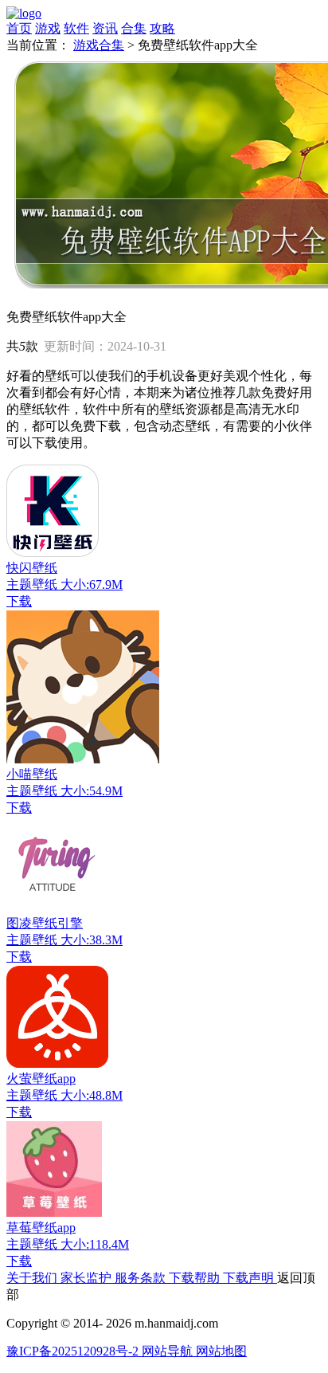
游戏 (48, 28)
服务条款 (142, 1278)
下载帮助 (196, 1278)
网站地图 (221, 1351)
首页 (19, 28)
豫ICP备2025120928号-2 (74, 1351)
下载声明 (250, 1278)
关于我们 (33, 1278)
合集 (133, 28)
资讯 (105, 28)
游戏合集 (98, 45)
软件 (76, 28)
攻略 (162, 28)
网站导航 (169, 1351)
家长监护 (88, 1278)
